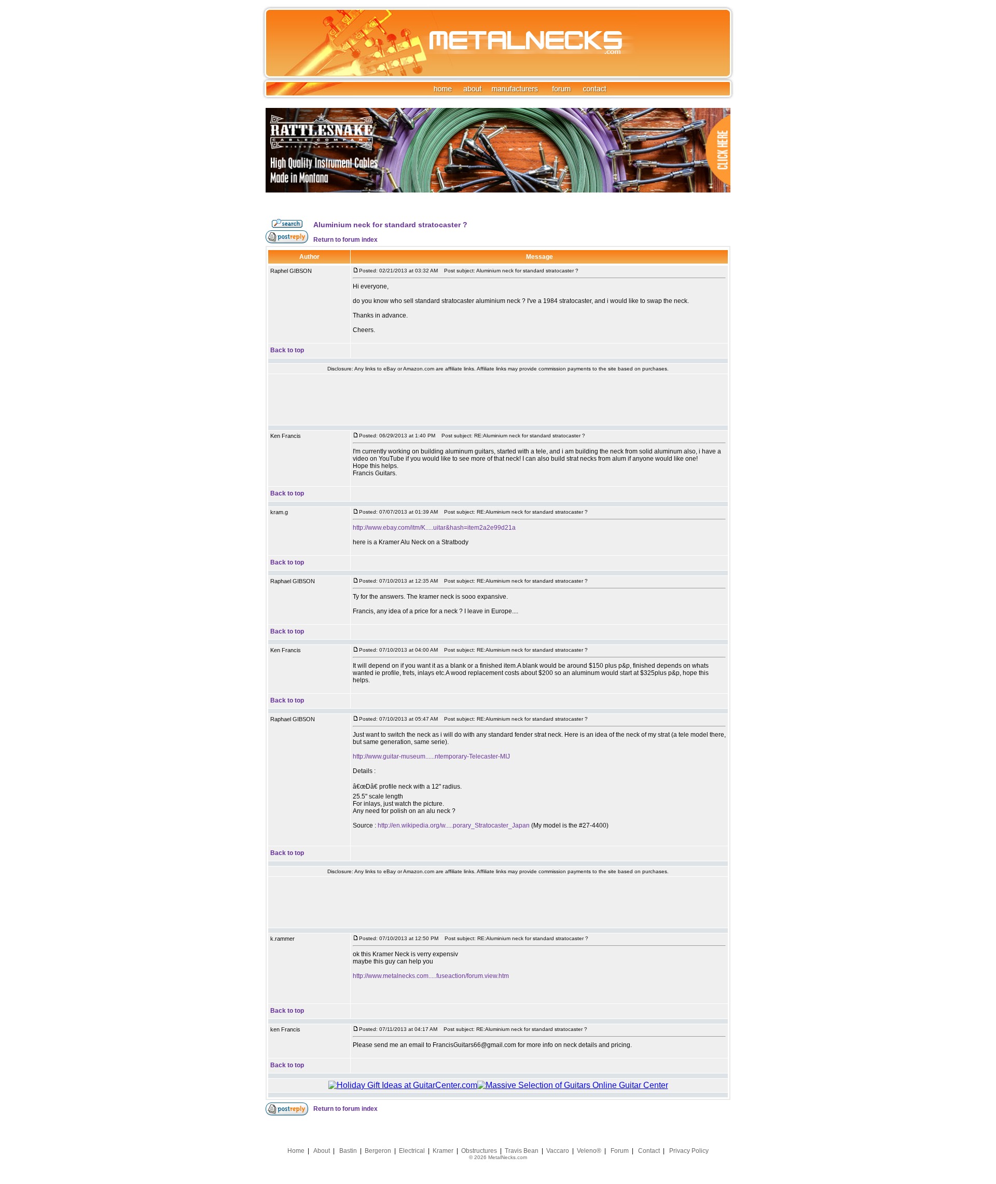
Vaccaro (557, 1150)
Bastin (348, 1150)
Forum (620, 1150)
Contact (649, 1150)
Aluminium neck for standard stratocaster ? (390, 225)
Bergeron (378, 1150)
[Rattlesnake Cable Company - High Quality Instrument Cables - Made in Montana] (498, 216)
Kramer (443, 1150)
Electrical (412, 1150)
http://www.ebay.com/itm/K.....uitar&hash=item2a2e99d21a (434, 527)
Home (296, 1150)
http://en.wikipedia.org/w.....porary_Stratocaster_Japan (454, 825)
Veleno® (589, 1150)
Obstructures (479, 1150)
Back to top (287, 350)
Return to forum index (345, 239)
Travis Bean (521, 1150)
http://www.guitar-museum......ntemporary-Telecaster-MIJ (431, 756)
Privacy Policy (689, 1150)
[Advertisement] (498, 399)
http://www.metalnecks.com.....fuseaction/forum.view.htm (431, 976)
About (321, 1150)
